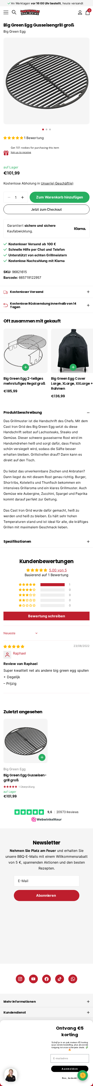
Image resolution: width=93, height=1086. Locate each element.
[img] (13, 646)
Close (46, 1001)
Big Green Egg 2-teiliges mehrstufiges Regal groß (24, 381)
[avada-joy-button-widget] (82, 1075)
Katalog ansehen (5, 12)
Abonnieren (46, 895)
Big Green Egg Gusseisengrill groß (24, 778)
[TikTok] (59, 979)
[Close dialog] (88, 1020)
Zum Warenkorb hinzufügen (59, 197)
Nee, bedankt (69, 1076)
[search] (14, 12)
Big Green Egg (14, 31)
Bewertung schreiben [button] (46, 616)
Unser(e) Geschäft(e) (57, 183)
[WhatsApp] (72, 979)
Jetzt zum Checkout (46, 209)
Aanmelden (70, 1066)
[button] (13, 138)
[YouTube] (33, 979)
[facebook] (46, 979)
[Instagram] (20, 979)
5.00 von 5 (58, 570)
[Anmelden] (80, 12)
